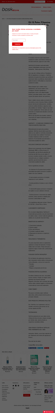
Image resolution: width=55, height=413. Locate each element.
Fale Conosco (49, 411)
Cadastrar (17, 44)
